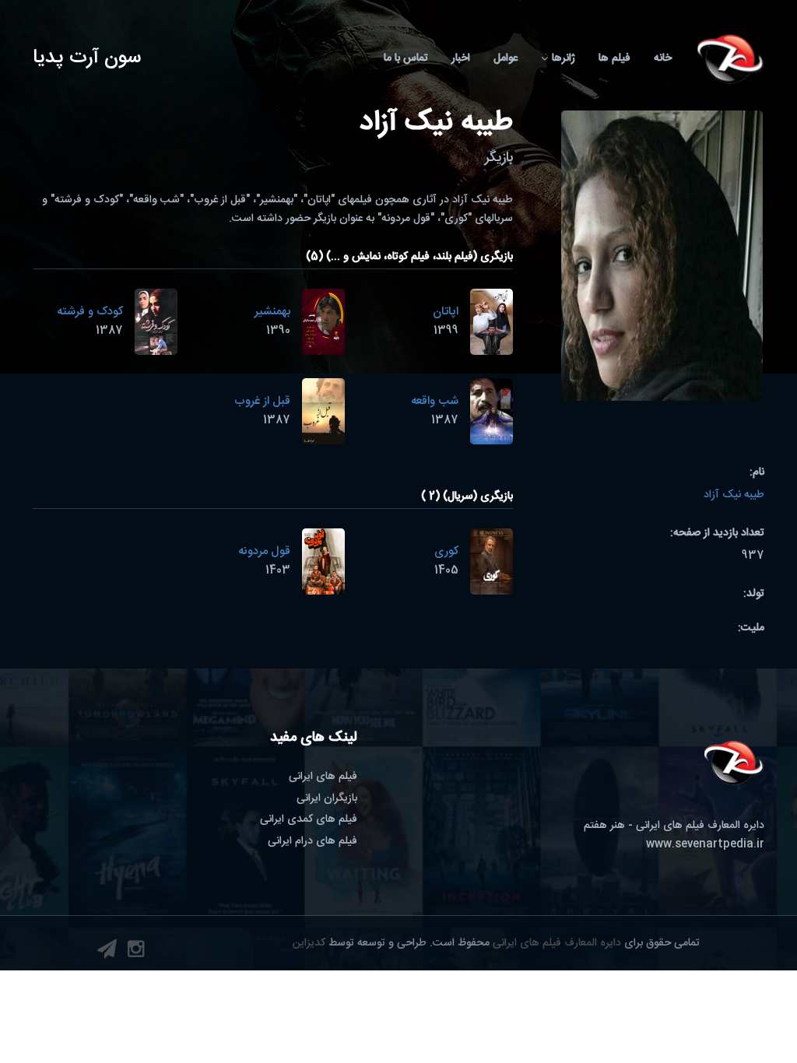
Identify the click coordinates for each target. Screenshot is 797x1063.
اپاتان (445, 311)
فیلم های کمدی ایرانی (308, 819)
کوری (446, 551)
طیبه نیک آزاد (734, 495)
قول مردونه (264, 551)
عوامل (505, 58)
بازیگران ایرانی (327, 798)
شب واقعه (434, 401)
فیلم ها (614, 58)
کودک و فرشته (90, 311)
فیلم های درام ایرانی (312, 841)
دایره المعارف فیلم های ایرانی (557, 943)
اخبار (460, 58)
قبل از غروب (262, 401)
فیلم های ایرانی (323, 776)
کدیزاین (309, 943)
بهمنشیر (272, 311)
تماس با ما (406, 58)
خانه (663, 58)
